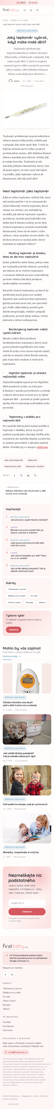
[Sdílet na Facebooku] (14, 475)
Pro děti (33, 596)
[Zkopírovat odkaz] (35, 475)
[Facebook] (5, 974)
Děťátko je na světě (19, 20)
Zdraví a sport (14, 602)
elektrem (42, 447)
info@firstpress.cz (17, 1052)
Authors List (13, 1104)
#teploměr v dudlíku (35, 466)
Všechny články (10, 656)
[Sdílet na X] (21, 475)
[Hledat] (24, 10)
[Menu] (37, 10)
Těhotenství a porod (17, 589)
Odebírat (13, 630)
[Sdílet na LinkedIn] (28, 475)
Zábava (42, 602)
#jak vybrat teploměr (14, 460)
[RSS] (12, 974)
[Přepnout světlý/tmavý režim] (31, 10)
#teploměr (32, 460)
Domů (5, 20)
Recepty (29, 602)
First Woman (8, 1026)
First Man (7, 1022)
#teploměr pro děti (13, 466)
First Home (7, 1030)
